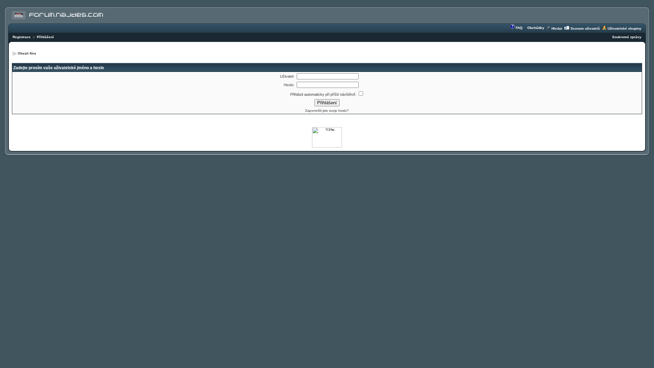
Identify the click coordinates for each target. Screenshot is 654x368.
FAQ (519, 28)
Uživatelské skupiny (624, 28)
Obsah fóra (27, 53)
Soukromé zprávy (626, 37)
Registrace (22, 37)
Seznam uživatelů (585, 28)
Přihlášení (45, 37)
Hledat (556, 28)
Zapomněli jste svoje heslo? (327, 110)
